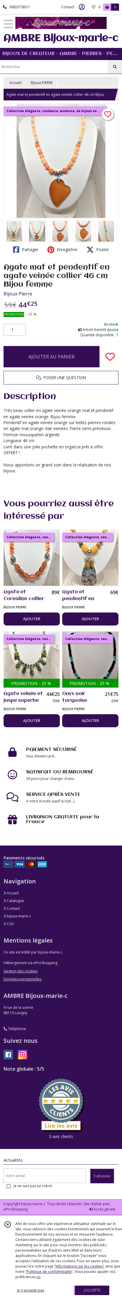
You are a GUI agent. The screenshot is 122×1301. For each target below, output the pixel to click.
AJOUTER (31, 618)
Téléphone (16, 1028)
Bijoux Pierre (18, 293)
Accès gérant (104, 1209)
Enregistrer (67, 249)
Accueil (15, 82)
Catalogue (15, 900)
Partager (29, 249)
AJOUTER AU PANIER (51, 356)
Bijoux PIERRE (42, 82)
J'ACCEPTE (92, 1290)
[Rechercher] (115, 67)
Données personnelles (22, 979)
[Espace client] (82, 7)
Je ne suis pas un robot (33, 1185)
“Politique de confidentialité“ (49, 1271)
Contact (67, 6)
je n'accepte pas (30, 1290)
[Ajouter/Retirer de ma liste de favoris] (110, 357)
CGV (10, 923)
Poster (102, 249)
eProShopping (16, 1209)
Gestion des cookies (21, 971)
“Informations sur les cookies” (79, 1266)
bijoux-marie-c (18, 916)
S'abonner (102, 1176)
